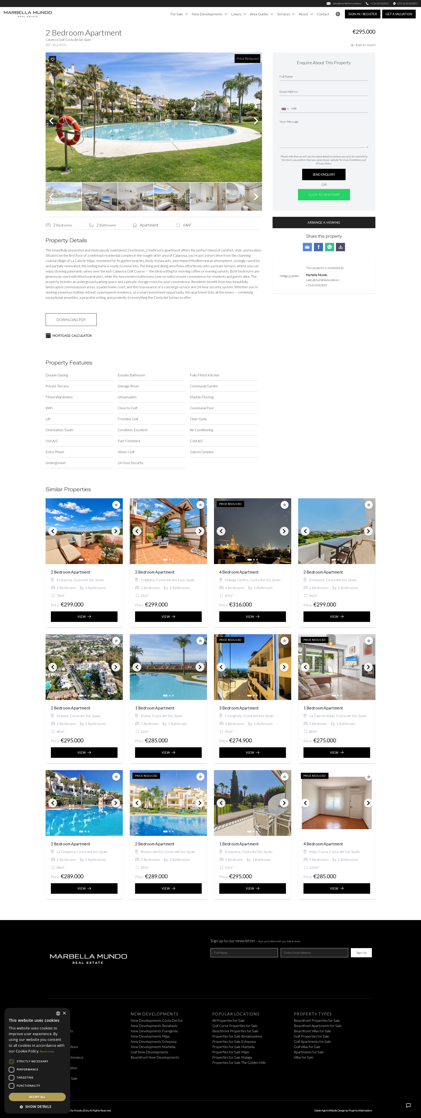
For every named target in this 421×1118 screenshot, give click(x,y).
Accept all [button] (37, 1097)
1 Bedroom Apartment (155, 707)
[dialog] (37, 1061)
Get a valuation (399, 14)
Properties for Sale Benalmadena (237, 1036)
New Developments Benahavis (154, 1026)
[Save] (52, 59)
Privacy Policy (324, 163)
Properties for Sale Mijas (230, 1052)
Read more (47, 1051)
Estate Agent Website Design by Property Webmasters (343, 1110)
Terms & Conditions (350, 160)
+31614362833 (316, 285)
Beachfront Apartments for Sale (318, 1026)
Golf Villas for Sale (307, 1047)
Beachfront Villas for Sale (312, 1031)
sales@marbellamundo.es (322, 280)
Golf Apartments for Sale (312, 1041)
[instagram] (217, 1088)
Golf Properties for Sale (311, 1036)
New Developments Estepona (154, 1041)
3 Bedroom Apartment (239, 707)
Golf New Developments (149, 1052)
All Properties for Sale (228, 1020)
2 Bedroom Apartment (71, 572)
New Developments (207, 14)
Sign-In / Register (362, 14)
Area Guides (259, 14)
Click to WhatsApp (324, 194)
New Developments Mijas (150, 1036)
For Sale (177, 14)
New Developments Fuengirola (154, 1031)
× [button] (64, 1013)
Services (283, 14)
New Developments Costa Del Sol (156, 1020)
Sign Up (361, 952)
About (303, 14)
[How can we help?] (408, 1105)
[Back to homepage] (28, 14)
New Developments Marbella (153, 1047)
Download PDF (71, 319)
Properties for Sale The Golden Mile (239, 1062)
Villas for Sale (303, 1057)
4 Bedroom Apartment (239, 572)
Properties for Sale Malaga (232, 1057)
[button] (37, 1106)
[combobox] (285, 109)
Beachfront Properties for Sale (235, 1031)
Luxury (236, 14)
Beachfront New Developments (155, 1057)
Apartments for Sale (309, 1052)
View (81, 616)
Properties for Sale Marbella (233, 1047)
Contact (323, 14)
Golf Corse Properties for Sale (234, 1026)
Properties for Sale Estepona (234, 1041)
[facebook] (203, 1088)
